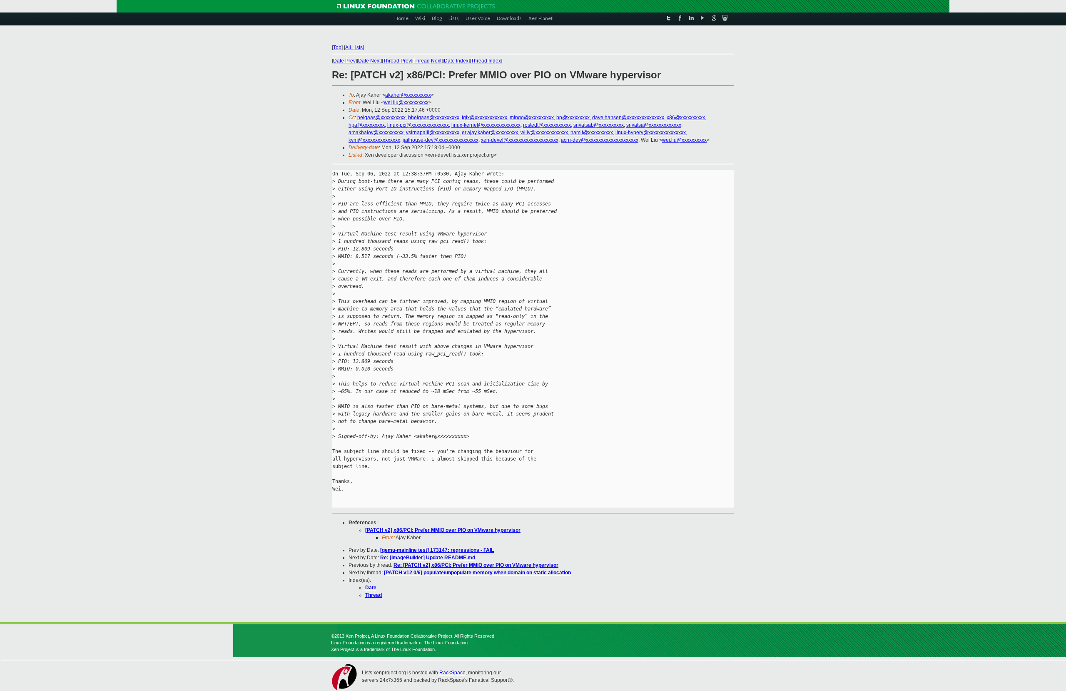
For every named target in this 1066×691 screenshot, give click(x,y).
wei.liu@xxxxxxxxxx (406, 102)
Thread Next (427, 61)
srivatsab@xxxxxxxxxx (598, 125)
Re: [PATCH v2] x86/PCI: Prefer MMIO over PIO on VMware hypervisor (476, 565)
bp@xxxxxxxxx (573, 117)
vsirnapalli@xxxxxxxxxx (432, 132)
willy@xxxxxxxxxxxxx (544, 132)
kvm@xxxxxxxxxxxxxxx (374, 140)
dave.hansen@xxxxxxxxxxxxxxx (628, 117)
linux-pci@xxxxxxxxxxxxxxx (418, 125)
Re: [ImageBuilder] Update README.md (427, 558)
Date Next (369, 61)
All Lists (354, 47)
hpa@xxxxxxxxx (367, 125)
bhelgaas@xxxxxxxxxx (433, 117)
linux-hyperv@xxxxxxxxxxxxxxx (650, 132)
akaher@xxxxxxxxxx (408, 95)
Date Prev (344, 61)
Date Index (456, 61)
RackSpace (452, 673)
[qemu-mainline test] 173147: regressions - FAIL (437, 550)
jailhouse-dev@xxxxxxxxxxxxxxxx (440, 140)
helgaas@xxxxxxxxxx (381, 117)
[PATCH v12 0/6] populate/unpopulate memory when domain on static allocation (477, 573)
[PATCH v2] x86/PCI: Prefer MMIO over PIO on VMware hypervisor (443, 530)
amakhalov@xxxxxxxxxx (376, 132)
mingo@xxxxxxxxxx (532, 117)
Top (337, 47)
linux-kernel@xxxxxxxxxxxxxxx (486, 125)
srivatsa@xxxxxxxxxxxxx (653, 125)
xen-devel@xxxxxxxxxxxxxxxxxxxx (519, 140)
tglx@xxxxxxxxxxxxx (484, 117)
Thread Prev (397, 61)
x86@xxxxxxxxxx (686, 117)
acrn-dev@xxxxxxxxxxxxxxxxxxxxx (599, 140)
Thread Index (486, 61)
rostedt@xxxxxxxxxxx (547, 125)
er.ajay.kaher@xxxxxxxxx (490, 132)
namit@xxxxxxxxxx (591, 132)
